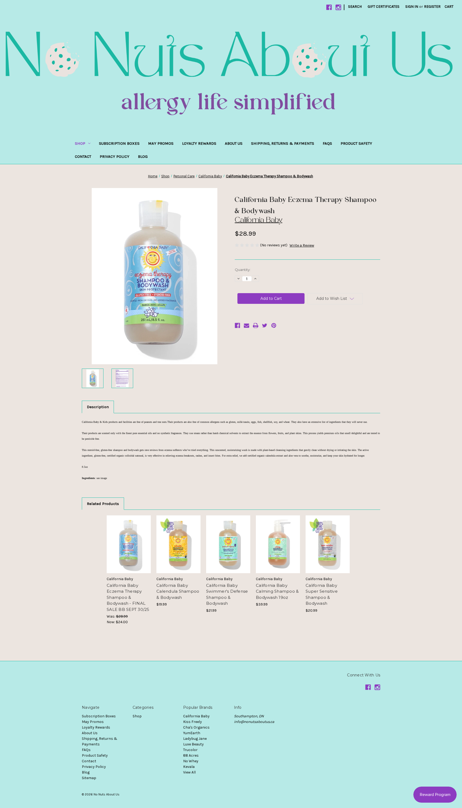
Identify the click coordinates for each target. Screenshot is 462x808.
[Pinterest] (273, 325)
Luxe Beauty (193, 744)
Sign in (411, 6)
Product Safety (356, 143)
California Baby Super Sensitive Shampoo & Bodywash (322, 594)
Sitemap (89, 778)
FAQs (327, 143)
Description (98, 406)
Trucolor (190, 750)
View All (189, 772)
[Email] (246, 325)
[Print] (255, 325)
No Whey (190, 761)
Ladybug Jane (195, 738)
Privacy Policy (114, 156)
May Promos (161, 143)
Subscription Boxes (119, 143)
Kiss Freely (192, 721)
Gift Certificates (383, 6)
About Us (233, 143)
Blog (143, 156)
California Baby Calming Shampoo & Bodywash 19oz (277, 591)
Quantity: (243, 269)
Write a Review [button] (302, 245)
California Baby (196, 716)
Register (432, 6)
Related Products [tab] (103, 503)
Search (355, 6)
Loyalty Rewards (199, 143)
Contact (83, 156)
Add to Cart (129, 549)
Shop (80, 143)
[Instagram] (338, 7)
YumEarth (191, 733)
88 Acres (191, 755)
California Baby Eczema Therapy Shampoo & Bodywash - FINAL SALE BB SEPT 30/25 (128, 597)
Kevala (189, 766)
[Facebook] (329, 7)
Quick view (128, 539)
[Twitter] (264, 325)
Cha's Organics (196, 727)
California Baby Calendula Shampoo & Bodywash (177, 591)
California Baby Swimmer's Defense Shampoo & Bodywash (227, 594)
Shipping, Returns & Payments (282, 143)
